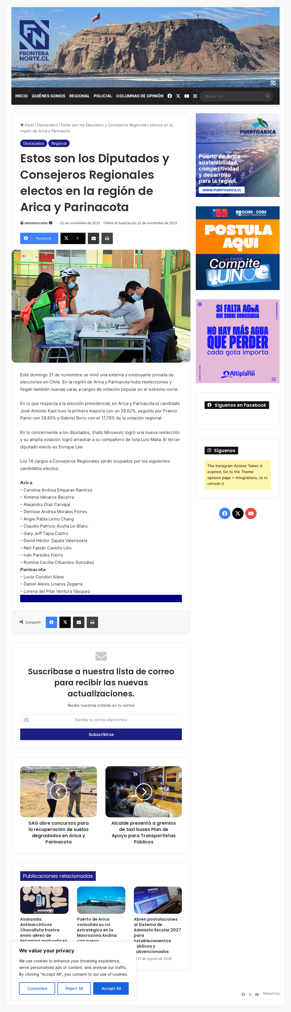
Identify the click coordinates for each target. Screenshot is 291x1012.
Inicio (21, 95)
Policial (103, 95)
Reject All (74, 988)
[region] (73, 971)
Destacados (47, 125)
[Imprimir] (107, 238)
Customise (37, 988)
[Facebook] (51, 622)
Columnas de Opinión (139, 95)
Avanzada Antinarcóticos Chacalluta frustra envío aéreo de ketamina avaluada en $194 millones (43, 932)
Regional (79, 95)
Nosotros (271, 993)
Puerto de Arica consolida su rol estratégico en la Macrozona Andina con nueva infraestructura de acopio (97, 935)
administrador (36, 223)
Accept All (111, 988)
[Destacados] (145, 47)
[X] (65, 622)
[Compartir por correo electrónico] (93, 238)
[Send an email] (50, 223)
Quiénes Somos (48, 95)
